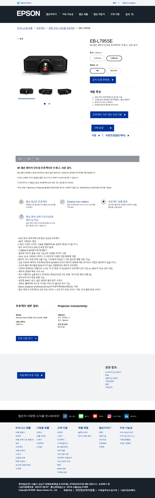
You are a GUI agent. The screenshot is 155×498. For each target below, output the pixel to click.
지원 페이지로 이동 (29, 375)
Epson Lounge (129, 3)
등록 (107, 384)
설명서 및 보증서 (111, 378)
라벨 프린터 (41, 436)
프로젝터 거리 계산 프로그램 (107, 114)
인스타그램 (117, 416)
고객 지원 (114, 14)
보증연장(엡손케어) (115, 135)
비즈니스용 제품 (25, 28)
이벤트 (101, 447)
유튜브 (101, 416)
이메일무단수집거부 (107, 490)
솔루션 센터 (83, 432)
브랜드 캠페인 (125, 443)
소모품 (18, 469)
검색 (127, 14)
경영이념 (102, 436)
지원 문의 (108, 387)
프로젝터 (40, 28)
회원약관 (68, 490)
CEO (101, 432)
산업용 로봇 (20, 458)
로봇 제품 (61, 450)
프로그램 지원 (63, 454)
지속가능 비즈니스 (127, 436)
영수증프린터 (62, 447)
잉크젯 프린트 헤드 (23, 465)
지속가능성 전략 (126, 432)
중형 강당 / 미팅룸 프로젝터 (62, 28)
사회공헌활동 (125, 440)
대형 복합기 (20, 432)
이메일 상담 (62, 472)
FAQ (107, 375)
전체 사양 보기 (25, 338)
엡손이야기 (51, 14)
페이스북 (72, 416)
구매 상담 (99, 128)
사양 (28, 159)
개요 (20, 159)
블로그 (87, 416)
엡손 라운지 (99, 14)
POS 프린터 (20, 461)
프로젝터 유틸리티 (64, 458)
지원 (94, 135)
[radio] (98, 58)
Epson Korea (26, 3)
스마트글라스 (62, 443)
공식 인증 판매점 (100, 79)
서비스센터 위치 (63, 461)
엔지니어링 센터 (84, 436)
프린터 (18, 436)
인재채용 (102, 443)
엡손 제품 (83, 14)
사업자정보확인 (127, 490)
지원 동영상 (109, 381)
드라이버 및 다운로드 (113, 372)
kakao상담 (61, 469)
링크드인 (133, 416)
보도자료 (102, 440)
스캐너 (18, 454)
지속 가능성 (67, 14)
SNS (111, 3)
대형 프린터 (20, 450)
